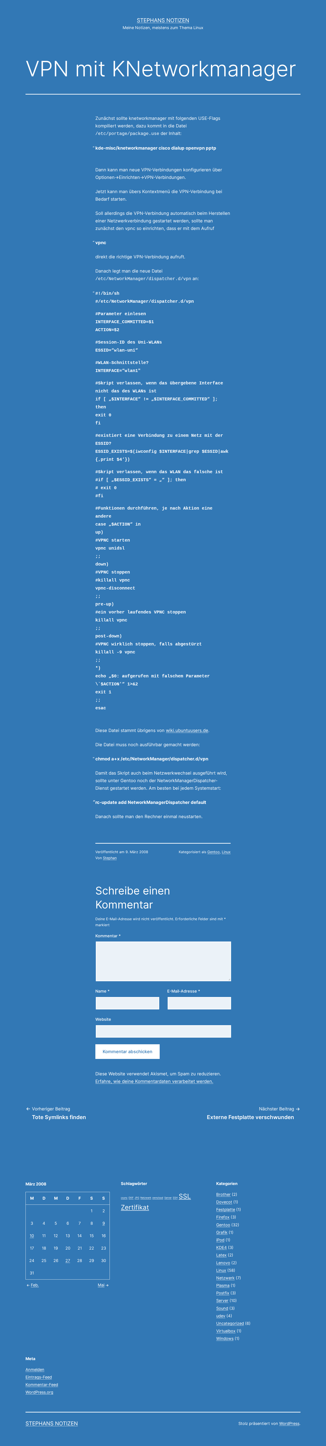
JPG (137, 1197)
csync (124, 1197)
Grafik (222, 1232)
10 (32, 1235)
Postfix (222, 1293)
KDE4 (221, 1247)
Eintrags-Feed (39, 1377)
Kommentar (108, 936)
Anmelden (35, 1369)
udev (220, 1315)
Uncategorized (230, 1323)
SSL (185, 1196)
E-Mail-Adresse (183, 991)
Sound (222, 1308)
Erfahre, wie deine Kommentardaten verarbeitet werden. (154, 1081)
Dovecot (224, 1202)
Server (168, 1197)
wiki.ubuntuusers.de (187, 730)
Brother (223, 1194)
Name (102, 991)
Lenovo (223, 1262)
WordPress (289, 1423)
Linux (226, 852)
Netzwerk (145, 1197)
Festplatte (225, 1209)
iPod (220, 1240)
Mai (101, 1285)
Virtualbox (226, 1331)
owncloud (157, 1197)
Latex (221, 1255)
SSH (175, 1197)
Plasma (223, 1285)
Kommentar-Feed (42, 1384)
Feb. (35, 1285)
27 (67, 1260)
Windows (225, 1338)
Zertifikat (135, 1207)
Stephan (110, 858)
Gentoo (213, 852)
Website (103, 1019)
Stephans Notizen (163, 20)
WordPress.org (39, 1392)
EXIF (131, 1197)
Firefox (223, 1217)
